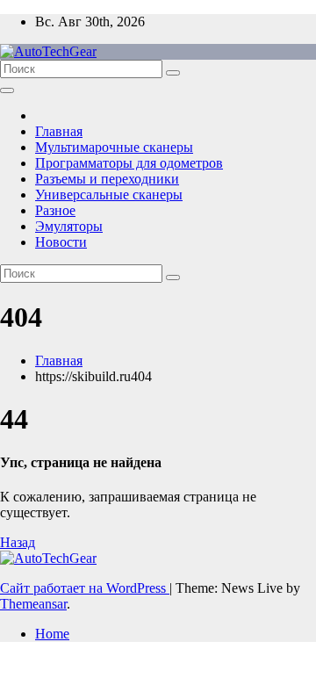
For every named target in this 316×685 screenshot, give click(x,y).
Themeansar (33, 603)
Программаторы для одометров (129, 162)
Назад (17, 542)
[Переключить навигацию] (7, 90)
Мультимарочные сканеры (114, 147)
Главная (59, 131)
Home (52, 633)
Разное (55, 210)
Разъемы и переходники (107, 178)
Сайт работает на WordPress (84, 587)
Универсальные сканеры (109, 194)
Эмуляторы (69, 226)
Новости (61, 241)
